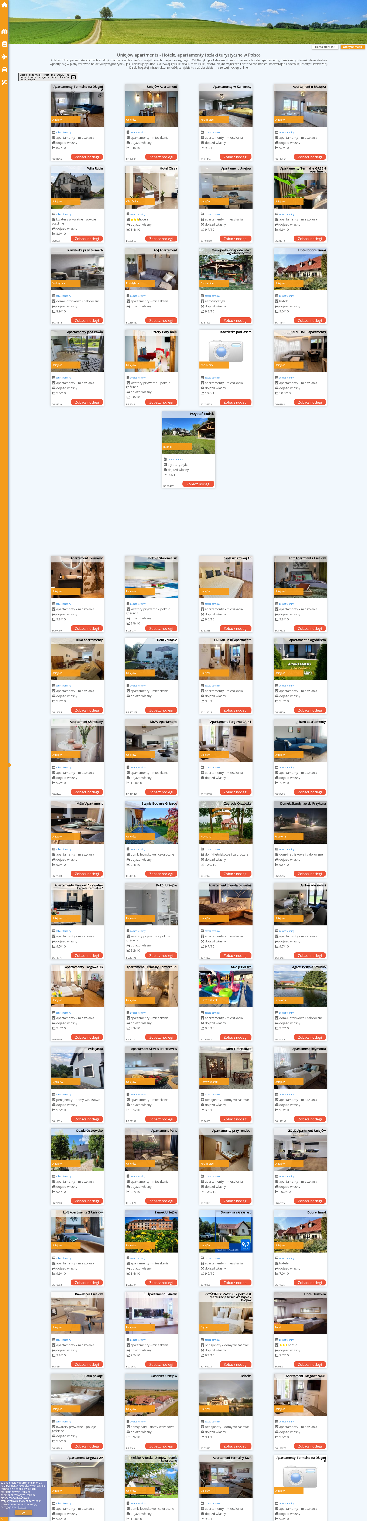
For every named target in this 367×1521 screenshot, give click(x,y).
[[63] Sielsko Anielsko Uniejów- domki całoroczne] (151, 1476)
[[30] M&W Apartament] (77, 822)
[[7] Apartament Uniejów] (226, 187)
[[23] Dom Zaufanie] (151, 659)
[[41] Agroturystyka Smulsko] (300, 986)
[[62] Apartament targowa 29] (77, 1476)
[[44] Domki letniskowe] (226, 1067)
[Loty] (5, 56)
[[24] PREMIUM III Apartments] (226, 659)
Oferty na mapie (353, 47)
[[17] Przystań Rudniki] (188, 432)
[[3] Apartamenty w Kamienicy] (226, 105)
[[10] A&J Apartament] (151, 269)
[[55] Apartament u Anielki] (151, 1313)
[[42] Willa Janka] (77, 1067)
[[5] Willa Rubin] (77, 187)
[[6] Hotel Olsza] (151, 187)
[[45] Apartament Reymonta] (300, 1067)
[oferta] (53, 137)
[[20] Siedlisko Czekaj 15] (226, 577)
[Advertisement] (188, 524)
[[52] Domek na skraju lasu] (226, 1231)
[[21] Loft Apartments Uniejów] (300, 577)
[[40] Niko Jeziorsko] (226, 986)
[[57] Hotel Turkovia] (300, 1313)
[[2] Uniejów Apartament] (151, 105)
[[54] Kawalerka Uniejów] (77, 1313)
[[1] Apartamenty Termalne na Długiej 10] (77, 105)
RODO (22, 1507)
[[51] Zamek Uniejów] (151, 1231)
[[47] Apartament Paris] (151, 1149)
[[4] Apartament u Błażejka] (300, 105)
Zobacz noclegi (87, 157)
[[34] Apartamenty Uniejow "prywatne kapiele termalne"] (77, 904)
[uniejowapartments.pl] (5, 4)
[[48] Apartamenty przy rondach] (226, 1149)
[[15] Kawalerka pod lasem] (226, 351)
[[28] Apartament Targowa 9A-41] (226, 740)
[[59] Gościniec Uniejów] (151, 1395)
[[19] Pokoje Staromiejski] (151, 577)
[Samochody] (5, 69)
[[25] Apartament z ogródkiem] (300, 659)
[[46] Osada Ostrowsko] (77, 1149)
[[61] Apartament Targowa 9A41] (300, 1395)
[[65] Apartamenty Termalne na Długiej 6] (300, 1476)
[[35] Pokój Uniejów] (151, 904)
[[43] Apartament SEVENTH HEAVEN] (151, 1067)
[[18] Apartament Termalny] (77, 577)
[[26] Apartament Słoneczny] (77, 740)
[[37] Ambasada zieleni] (300, 904)
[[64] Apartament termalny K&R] (226, 1476)
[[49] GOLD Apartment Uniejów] (300, 1149)
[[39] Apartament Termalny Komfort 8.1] (151, 986)
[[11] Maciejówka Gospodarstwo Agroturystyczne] (226, 269)
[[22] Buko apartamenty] (77, 659)
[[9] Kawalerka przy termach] (77, 269)
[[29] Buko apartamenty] (300, 740)
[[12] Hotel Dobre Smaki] (300, 269)
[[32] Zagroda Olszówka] (226, 822)
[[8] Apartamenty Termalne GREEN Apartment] (300, 187)
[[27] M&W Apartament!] (151, 740)
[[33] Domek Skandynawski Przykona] (300, 822)
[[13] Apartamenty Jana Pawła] (77, 351)
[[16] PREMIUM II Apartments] (300, 351)
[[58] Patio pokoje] (77, 1395)
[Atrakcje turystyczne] (5, 82)
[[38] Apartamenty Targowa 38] (77, 986)
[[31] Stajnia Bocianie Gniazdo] (151, 822)
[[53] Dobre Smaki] (300, 1231)
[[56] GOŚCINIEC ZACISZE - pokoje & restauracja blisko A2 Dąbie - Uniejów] (226, 1313)
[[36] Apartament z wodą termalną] (226, 904)
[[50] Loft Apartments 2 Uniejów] (77, 1231)
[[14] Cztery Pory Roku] (151, 351)
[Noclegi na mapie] (5, 31)
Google (23, 1485)
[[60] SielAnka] (226, 1395)
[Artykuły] (5, 44)
